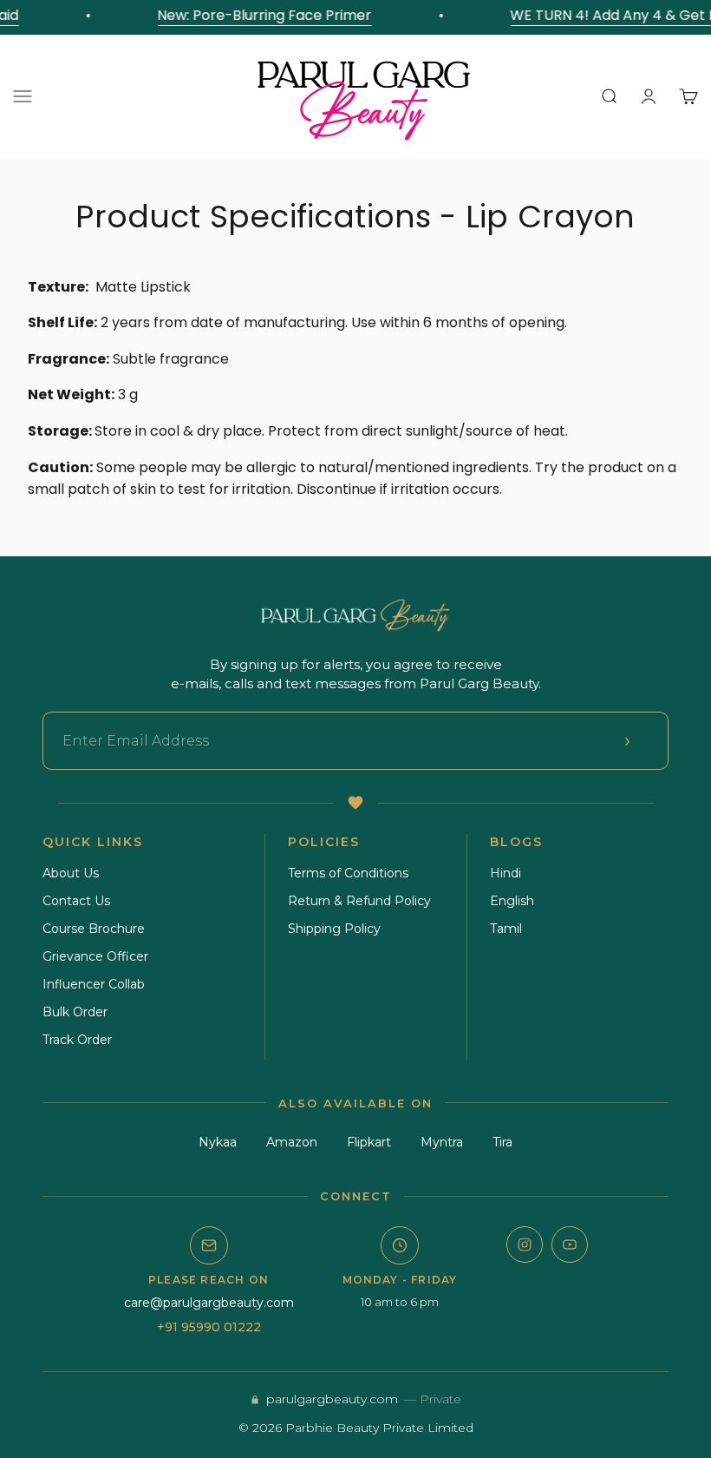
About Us (70, 873)
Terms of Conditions (348, 873)
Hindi (505, 873)
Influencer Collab (93, 984)
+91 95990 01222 (209, 1327)
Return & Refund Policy (359, 901)
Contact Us (76, 901)
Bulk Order (75, 1012)
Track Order (77, 1040)
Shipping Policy (334, 928)
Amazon (291, 1142)
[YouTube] (569, 1244)
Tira (502, 1142)
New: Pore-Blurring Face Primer (260, 15)
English (512, 901)
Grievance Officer (95, 956)
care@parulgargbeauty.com (209, 1302)
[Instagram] (524, 1244)
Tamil (506, 928)
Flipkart (369, 1142)
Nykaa (218, 1142)
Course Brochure (93, 928)
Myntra (442, 1142)
